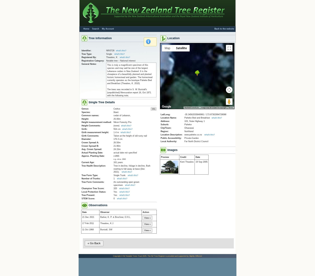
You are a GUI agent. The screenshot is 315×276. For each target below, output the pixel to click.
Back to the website (224, 29)
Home (86, 29)
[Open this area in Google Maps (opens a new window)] (166, 107)
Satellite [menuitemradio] (181, 48)
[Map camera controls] (229, 90)
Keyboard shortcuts (191, 107)
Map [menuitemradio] (167, 48)
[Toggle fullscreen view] (229, 48)
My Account (108, 29)
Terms (230, 107)
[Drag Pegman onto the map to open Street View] (229, 101)
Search (95, 29)
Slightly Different (195, 256)
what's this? (121, 50)
